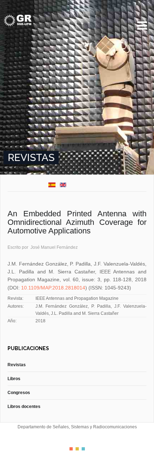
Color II (77, 448)
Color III (83, 448)
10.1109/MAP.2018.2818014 (53, 288)
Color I (71, 448)
